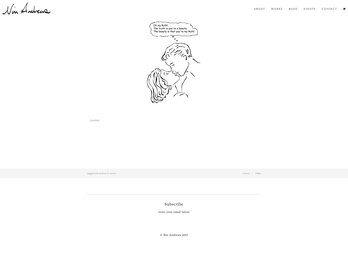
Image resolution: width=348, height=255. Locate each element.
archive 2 (103, 173)
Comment (94, 120)
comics (112, 173)
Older (258, 173)
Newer (246, 173)
